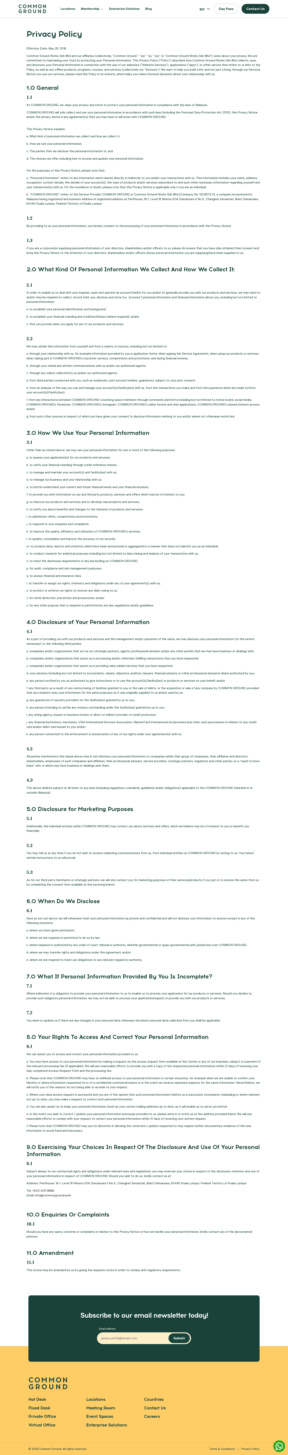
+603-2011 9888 (43, 1191)
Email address (107, 1329)
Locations (68, 9)
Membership (90, 9)
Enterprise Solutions (124, 9)
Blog (148, 9)
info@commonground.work (53, 1196)
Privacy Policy (250, 1449)
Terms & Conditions (222, 1449)
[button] (226, 9)
